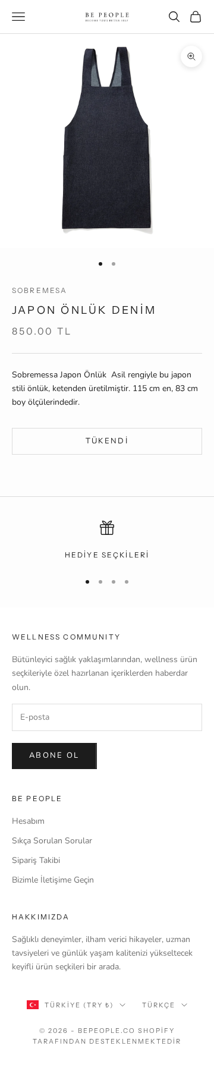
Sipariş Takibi (36, 860)
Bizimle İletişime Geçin (53, 880)
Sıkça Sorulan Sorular (52, 840)
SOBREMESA (39, 290)
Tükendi (107, 441)
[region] (107, 541)
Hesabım (28, 821)
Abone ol (54, 755)
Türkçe (158, 1005)
